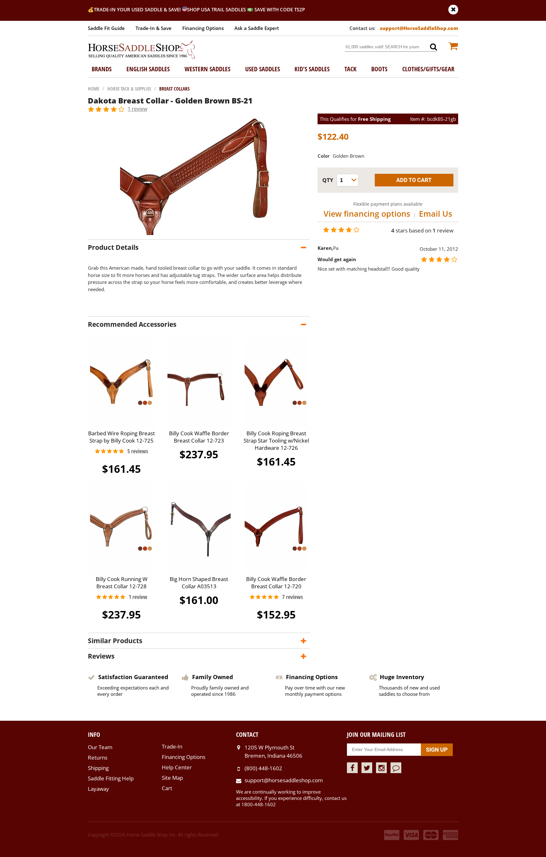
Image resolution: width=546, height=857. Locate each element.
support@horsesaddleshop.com (284, 780)
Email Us (435, 213)
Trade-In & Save (154, 28)
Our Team (100, 747)
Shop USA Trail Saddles (216, 9)
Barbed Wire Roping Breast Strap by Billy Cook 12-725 (121, 437)
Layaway (98, 788)
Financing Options (203, 28)
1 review (137, 109)
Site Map (172, 777)
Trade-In (172, 746)
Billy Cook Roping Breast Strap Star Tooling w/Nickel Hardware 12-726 (276, 440)
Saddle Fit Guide (106, 28)
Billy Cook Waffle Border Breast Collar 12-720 (276, 582)
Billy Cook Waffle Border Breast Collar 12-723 (199, 437)
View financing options (367, 213)
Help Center (177, 767)
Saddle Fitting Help (111, 778)
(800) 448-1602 (263, 768)
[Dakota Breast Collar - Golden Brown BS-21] (199, 233)
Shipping (98, 768)
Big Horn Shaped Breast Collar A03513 (199, 582)
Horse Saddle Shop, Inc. (141, 50)
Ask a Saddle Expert (256, 28)
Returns (97, 757)
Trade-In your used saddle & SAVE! (138, 9)
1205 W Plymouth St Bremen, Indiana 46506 (273, 751)
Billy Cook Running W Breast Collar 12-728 (122, 582)
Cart (167, 788)
